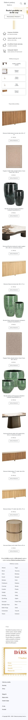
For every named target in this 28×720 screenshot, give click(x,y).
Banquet (17, 577)
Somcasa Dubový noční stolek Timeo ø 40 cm (14, 545)
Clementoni (5, 610)
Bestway (17, 574)
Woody (16, 586)
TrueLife (17, 610)
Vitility (16, 595)
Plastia (16, 589)
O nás (3, 706)
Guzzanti (4, 601)
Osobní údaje (5, 700)
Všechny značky (6, 682)
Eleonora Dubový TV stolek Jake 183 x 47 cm (14, 509)
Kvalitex (4, 589)
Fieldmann (4, 583)
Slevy (3, 688)
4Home (4, 567)
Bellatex (4, 580)
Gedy (16, 592)
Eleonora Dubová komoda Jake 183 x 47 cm (14, 284)
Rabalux (17, 583)
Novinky (4, 685)
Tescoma (17, 571)
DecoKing (4, 598)
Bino (16, 604)
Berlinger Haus (5, 604)
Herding (4, 595)
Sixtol (16, 607)
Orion (3, 574)
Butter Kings (5, 607)
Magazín (4, 694)
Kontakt (4, 709)
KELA (3, 571)
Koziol (3, 577)
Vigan (16, 567)
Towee (3, 613)
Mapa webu (5, 697)
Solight (3, 592)
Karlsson (17, 613)
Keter (16, 580)
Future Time (18, 601)
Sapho (16, 598)
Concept (4, 586)
